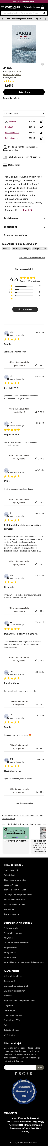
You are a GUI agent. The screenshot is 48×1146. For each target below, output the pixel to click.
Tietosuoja (9, 909)
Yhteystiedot (10, 952)
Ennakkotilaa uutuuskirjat (16, 986)
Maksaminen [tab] (14, 165)
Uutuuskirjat (9, 1035)
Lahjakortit (9, 1005)
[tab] (24, 219)
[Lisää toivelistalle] (42, 64)
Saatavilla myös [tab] (10, 113)
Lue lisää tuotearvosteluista (32, 257)
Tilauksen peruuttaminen (15, 880)
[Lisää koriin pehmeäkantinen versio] (41, 132)
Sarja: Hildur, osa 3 (12, 74)
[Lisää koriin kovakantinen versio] (41, 127)
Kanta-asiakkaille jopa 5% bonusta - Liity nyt (24, 19)
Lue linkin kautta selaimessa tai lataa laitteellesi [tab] (20, 148)
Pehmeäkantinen (12, 133)
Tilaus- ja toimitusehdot (15, 890)
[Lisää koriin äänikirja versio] (41, 121)
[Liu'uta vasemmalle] (2, 18)
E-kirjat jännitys (40, 249)
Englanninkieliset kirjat (14, 991)
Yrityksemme (10, 957)
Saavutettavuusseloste (14, 904)
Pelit (6, 1025)
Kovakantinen (11, 127)
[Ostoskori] (42, 7)
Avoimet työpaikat (13, 933)
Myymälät (8, 938)
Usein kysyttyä (11, 870)
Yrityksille (28, 7)
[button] (2, 7)
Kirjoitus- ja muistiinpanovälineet (19, 1000)
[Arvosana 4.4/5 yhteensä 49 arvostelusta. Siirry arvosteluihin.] (9, 81)
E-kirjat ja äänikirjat (21, 249)
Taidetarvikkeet (11, 1030)
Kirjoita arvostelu (25, 309)
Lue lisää (28, 210)
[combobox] (24, 13)
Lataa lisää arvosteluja (24, 803)
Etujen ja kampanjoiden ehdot (18, 894)
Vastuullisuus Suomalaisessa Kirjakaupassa (24, 962)
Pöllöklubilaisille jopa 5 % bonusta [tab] (24, 157)
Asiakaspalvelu (11, 928)
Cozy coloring (10, 981)
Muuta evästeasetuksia (14, 899)
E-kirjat (6, 249)
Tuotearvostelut (11, 914)
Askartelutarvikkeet (13, 976)
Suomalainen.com (30, 1143)
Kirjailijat (8, 995)
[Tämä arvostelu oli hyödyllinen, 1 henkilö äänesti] (37, 704)
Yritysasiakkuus (11, 947)
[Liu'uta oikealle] (45, 18)
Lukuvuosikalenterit (13, 1015)
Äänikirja (12, 121)
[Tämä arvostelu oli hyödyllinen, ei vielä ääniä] (36, 365)
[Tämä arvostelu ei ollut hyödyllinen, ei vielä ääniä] (41, 365)
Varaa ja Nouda (11, 885)
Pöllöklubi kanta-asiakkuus (16, 942)
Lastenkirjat (9, 1010)
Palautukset (9, 875)
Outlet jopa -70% (12, 1020)
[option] (24, 18)
